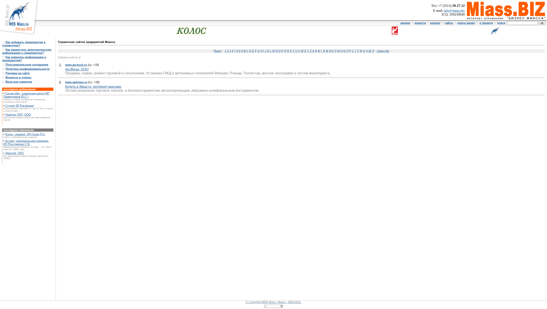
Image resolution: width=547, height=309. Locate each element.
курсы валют (466, 23)
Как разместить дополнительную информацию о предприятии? (26, 51)
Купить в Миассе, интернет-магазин (93, 86)
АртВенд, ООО (76, 69)
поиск (501, 23)
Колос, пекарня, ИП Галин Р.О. (25, 134)
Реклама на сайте (18, 73)
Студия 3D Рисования (19, 105)
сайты (449, 23)
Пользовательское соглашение (27, 64)
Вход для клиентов (19, 81)
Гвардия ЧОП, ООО (18, 114)
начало (405, 23)
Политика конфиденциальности (28, 69)
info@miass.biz (454, 10)
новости (420, 23)
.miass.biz (382, 51)
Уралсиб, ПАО (14, 153)
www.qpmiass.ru (76, 82)
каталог (435, 23)
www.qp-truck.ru (76, 64)
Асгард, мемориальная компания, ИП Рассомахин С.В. (26, 142)
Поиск (217, 51)
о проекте (486, 23)
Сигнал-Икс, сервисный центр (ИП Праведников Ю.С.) (26, 95)
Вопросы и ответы (18, 77)
